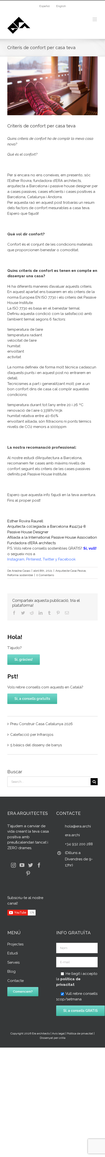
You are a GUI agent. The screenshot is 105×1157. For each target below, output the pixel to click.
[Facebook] (39, 865)
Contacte (15, 981)
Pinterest (33, 559)
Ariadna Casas (21, 570)
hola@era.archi (78, 826)
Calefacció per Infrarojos (31, 734)
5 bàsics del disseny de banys (36, 745)
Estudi (12, 953)
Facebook (67, 559)
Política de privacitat (80, 1033)
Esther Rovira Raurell (25, 521)
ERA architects (43, 543)
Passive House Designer (27, 532)
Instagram (15, 559)
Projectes (15, 944)
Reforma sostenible (20, 575)
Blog (11, 971)
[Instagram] (13, 865)
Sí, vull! (89, 548)
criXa (62, 1038)
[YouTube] (22, 865)
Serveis (13, 962)
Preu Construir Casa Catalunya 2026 (41, 724)
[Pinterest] (28, 873)
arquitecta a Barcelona (27, 186)
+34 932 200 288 (79, 844)
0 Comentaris (45, 575)
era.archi (72, 835)
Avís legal (58, 1033)
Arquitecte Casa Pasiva (70, 570)
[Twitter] (30, 865)
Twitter (48, 559)
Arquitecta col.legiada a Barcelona (37, 526)
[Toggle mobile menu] (95, 19)
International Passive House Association (63, 537)
